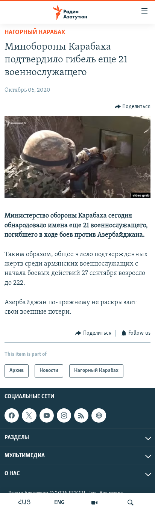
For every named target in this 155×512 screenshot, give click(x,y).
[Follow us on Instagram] (64, 415)
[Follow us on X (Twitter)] (29, 415)
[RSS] (81, 415)
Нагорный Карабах (35, 32)
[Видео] (94, 502)
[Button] (133, 107)
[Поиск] (130, 502)
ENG (59, 503)
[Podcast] (98, 415)
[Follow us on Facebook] (12, 415)
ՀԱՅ (24, 503)
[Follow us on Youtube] (47, 415)
